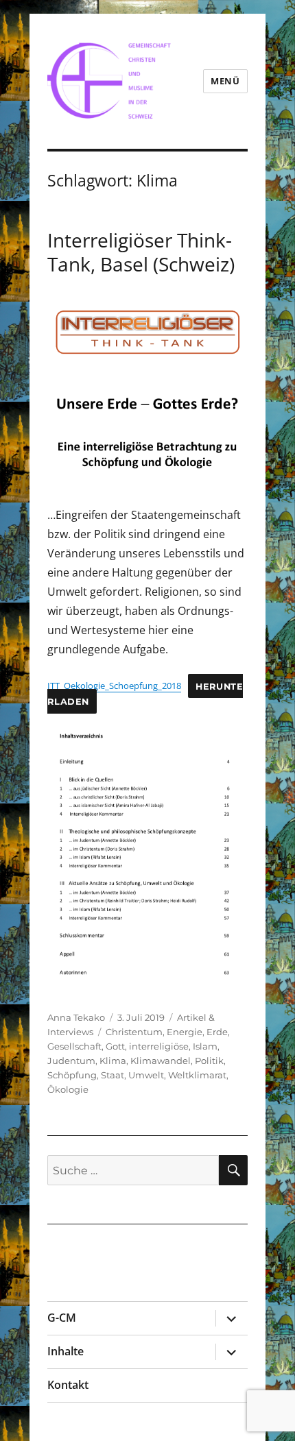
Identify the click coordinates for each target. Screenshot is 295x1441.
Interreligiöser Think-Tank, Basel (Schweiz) (141, 252)
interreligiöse (159, 1046)
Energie (184, 1031)
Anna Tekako (76, 1017)
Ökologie (67, 1089)
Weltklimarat (197, 1074)
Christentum (134, 1031)
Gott (115, 1046)
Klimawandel (160, 1060)
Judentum (71, 1060)
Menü (225, 81)
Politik (209, 1060)
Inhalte (65, 1351)
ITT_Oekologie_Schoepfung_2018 (114, 685)
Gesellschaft (74, 1046)
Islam (205, 1046)
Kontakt (67, 1384)
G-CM (61, 1317)
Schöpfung (72, 1074)
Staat (112, 1074)
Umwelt (146, 1074)
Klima (112, 1060)
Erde (217, 1031)
